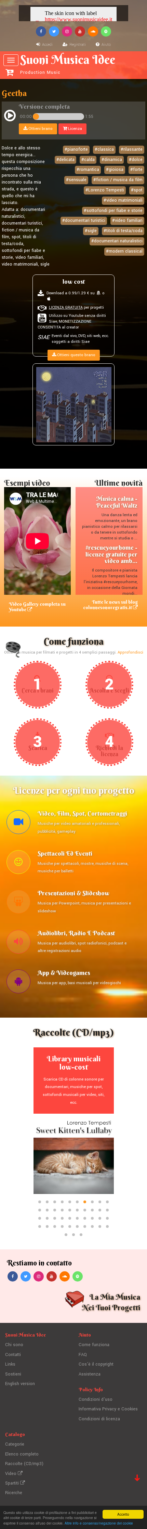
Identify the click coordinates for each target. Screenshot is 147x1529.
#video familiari (127, 220)
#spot (137, 190)
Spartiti (12, 1483)
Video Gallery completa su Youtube (37, 606)
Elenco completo (22, 1454)
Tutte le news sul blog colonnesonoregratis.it (110, 604)
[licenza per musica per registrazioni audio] (18, 943)
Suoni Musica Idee (67, 64)
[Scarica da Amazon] (98, 293)
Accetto (123, 1514)
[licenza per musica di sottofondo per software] (18, 983)
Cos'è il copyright (96, 1364)
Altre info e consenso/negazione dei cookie (99, 1523)
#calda (88, 160)
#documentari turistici (83, 220)
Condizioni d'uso (95, 1399)
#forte (136, 169)
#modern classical (124, 251)
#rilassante (132, 149)
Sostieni (13, 1374)
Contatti (13, 1355)
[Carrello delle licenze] (9, 72)
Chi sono (14, 1345)
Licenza (74, 129)
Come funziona (94, 1345)
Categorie (14, 1444)
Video (11, 1474)
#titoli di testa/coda (123, 231)
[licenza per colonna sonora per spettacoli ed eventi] (18, 864)
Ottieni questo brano (75, 355)
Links (10, 1364)
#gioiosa (114, 169)
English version (20, 1384)
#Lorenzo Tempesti (104, 190)
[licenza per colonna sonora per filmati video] (18, 824)
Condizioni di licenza (99, 1419)
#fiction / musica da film (118, 180)
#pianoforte (76, 149)
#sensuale (76, 180)
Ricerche (13, 1493)
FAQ (83, 1355)
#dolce (136, 160)
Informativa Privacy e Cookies (108, 1409)
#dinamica (112, 160)
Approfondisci (130, 652)
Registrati (77, 45)
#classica (104, 149)
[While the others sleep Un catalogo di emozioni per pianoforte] (73, 404)
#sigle (91, 231)
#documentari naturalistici (117, 241)
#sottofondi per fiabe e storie (113, 210)
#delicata (65, 160)
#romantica (88, 169)
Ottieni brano (40, 129)
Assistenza (90, 1374)
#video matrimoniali (123, 200)
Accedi (47, 45)
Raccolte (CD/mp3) (24, 1464)
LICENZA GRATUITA (66, 307)
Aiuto (106, 45)
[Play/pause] (9, 116)
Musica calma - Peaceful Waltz (116, 502)
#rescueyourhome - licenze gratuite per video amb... (111, 554)
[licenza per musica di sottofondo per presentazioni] (18, 903)
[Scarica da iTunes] (48, 299)
